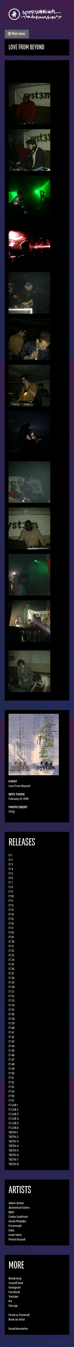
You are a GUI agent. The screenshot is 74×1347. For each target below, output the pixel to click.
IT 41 (11, 1032)
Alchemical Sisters (19, 1207)
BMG (11, 1212)
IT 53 (11, 1087)
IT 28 (11, 978)
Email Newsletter (18, 1329)
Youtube (13, 1296)
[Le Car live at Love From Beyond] (29, 385)
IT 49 (11, 1069)
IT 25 (11, 964)
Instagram (15, 1287)
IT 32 (11, 996)
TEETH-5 (13, 1150)
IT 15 (11, 919)
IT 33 (11, 1000)
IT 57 (11, 1100)
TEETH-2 (13, 1137)
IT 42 (11, 1037)
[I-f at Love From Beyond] (29, 292)
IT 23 (11, 955)
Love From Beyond (19, 786)
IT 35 (11, 1010)
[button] (17, 34)
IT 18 (11, 932)
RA (10, 1301)
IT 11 (11, 901)
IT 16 (11, 923)
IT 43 (11, 1041)
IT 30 (12, 987)
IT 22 (11, 951)
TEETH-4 (14, 1146)
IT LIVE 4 (14, 1119)
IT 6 (11, 878)
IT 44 (11, 1046)
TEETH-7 (13, 1159)
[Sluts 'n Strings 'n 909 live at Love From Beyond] (29, 574)
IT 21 (11, 946)
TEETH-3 (14, 1141)
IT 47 (11, 1060)
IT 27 (11, 973)
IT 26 (11, 969)
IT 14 (11, 914)
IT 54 (11, 1091)
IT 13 (11, 910)
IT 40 (12, 1028)
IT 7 (11, 882)
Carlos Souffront (18, 1217)
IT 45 (11, 1050)
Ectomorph (15, 1226)
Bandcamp (15, 1278)
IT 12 (11, 905)
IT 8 (11, 887)
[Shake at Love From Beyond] (29, 528)
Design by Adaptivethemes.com (57, 1343)
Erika (11, 1230)
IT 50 (11, 1073)
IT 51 (11, 1078)
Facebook (14, 1292)
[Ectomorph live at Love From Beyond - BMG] (29, 196)
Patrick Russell (17, 1239)
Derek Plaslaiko (17, 1221)
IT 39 (11, 1023)
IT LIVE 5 (13, 1123)
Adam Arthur (16, 1203)
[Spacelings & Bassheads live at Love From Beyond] (29, 671)
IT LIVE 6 (14, 1128)
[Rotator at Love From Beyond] (29, 431)
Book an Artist (17, 1319)
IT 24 (11, 960)
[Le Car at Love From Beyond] (29, 339)
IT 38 (12, 1019)
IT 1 (10, 855)
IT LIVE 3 (14, 1114)
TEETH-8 (14, 1164)
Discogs (13, 1305)
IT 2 (11, 860)
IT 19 (11, 937)
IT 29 (11, 982)
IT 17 (11, 928)
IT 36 (11, 1014)
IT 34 (11, 1005)
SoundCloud (16, 1283)
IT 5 (11, 873)
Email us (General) (19, 1315)
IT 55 (11, 1096)
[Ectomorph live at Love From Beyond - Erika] (29, 242)
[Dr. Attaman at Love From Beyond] (29, 150)
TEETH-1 (13, 1132)
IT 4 (11, 869)
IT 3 (11, 864)
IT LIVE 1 (13, 1105)
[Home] (37, 14)
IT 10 (11, 896)
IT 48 (12, 1064)
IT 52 (11, 1082)
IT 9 (11, 892)
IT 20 (11, 941)
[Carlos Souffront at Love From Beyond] (29, 103)
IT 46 (11, 1055)
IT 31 (11, 991)
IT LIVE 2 (13, 1109)
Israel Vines (15, 1235)
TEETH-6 (14, 1155)
